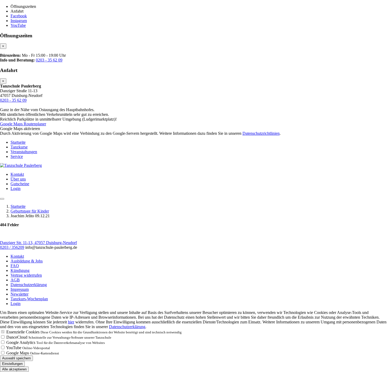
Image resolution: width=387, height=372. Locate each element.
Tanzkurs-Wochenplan (29, 299)
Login (16, 188)
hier (71, 322)
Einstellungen (12, 364)
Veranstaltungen (24, 151)
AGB (15, 280)
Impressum (20, 289)
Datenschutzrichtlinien (261, 133)
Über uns (18, 179)
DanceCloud (16, 337)
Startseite (18, 142)
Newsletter (19, 294)
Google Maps (17, 353)
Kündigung (20, 270)
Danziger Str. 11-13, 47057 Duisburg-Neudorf (38, 242)
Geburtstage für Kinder (30, 211)
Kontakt (17, 174)
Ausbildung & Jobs (27, 261)
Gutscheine (20, 184)
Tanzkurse (19, 147)
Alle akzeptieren (14, 369)
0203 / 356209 (12, 247)
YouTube (13, 347)
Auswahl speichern (16, 358)
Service (17, 156)
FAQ (15, 266)
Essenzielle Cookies (22, 332)
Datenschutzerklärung (29, 284)
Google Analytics (20, 342)
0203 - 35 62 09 (49, 60)
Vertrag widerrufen (26, 275)
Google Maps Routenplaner (23, 124)
